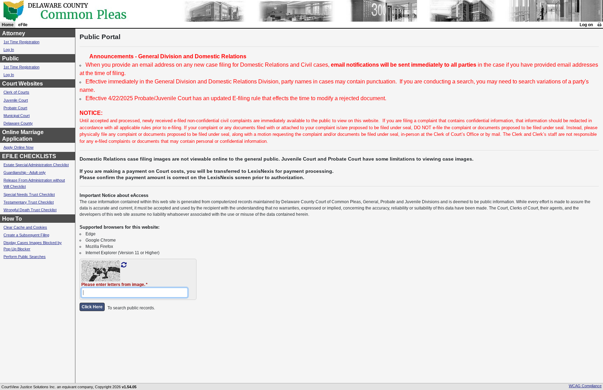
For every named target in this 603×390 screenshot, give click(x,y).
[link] (599, 24)
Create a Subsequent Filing (26, 235)
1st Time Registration (21, 42)
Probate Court (15, 108)
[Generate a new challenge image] (123, 265)
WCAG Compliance (585, 386)
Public (10, 58)
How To (12, 219)
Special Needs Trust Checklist (29, 194)
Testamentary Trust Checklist (28, 202)
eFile (23, 24)
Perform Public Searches (24, 257)
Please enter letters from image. (113, 284)
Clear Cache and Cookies (25, 227)
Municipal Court (16, 115)
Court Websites (22, 84)
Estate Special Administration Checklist (36, 165)
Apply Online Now (18, 147)
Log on (586, 24)
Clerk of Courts (16, 92)
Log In (8, 49)
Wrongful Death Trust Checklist (30, 210)
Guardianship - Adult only (24, 172)
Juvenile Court (15, 100)
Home (8, 24)
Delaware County (18, 123)
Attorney (13, 33)
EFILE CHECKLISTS (29, 156)
